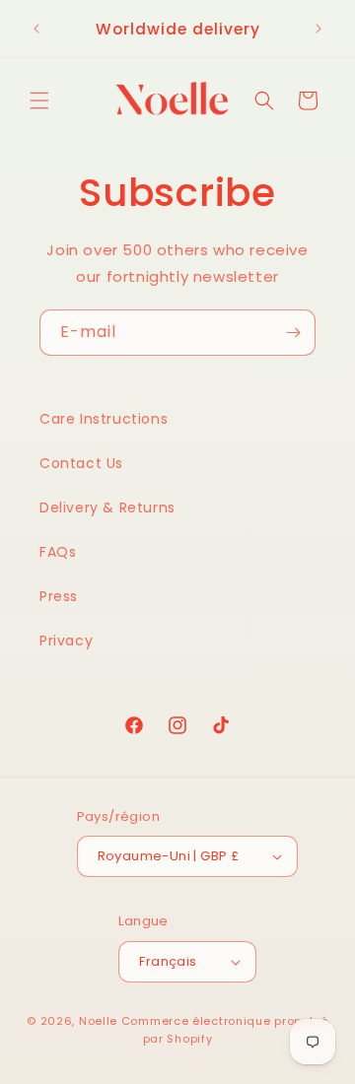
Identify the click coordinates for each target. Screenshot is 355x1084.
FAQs (57, 552)
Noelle (98, 1021)
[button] (39, 100)
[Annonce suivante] (318, 28)
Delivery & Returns (107, 507)
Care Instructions (103, 419)
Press (58, 596)
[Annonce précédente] (36, 28)
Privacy (66, 640)
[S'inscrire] (293, 332)
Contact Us (81, 463)
